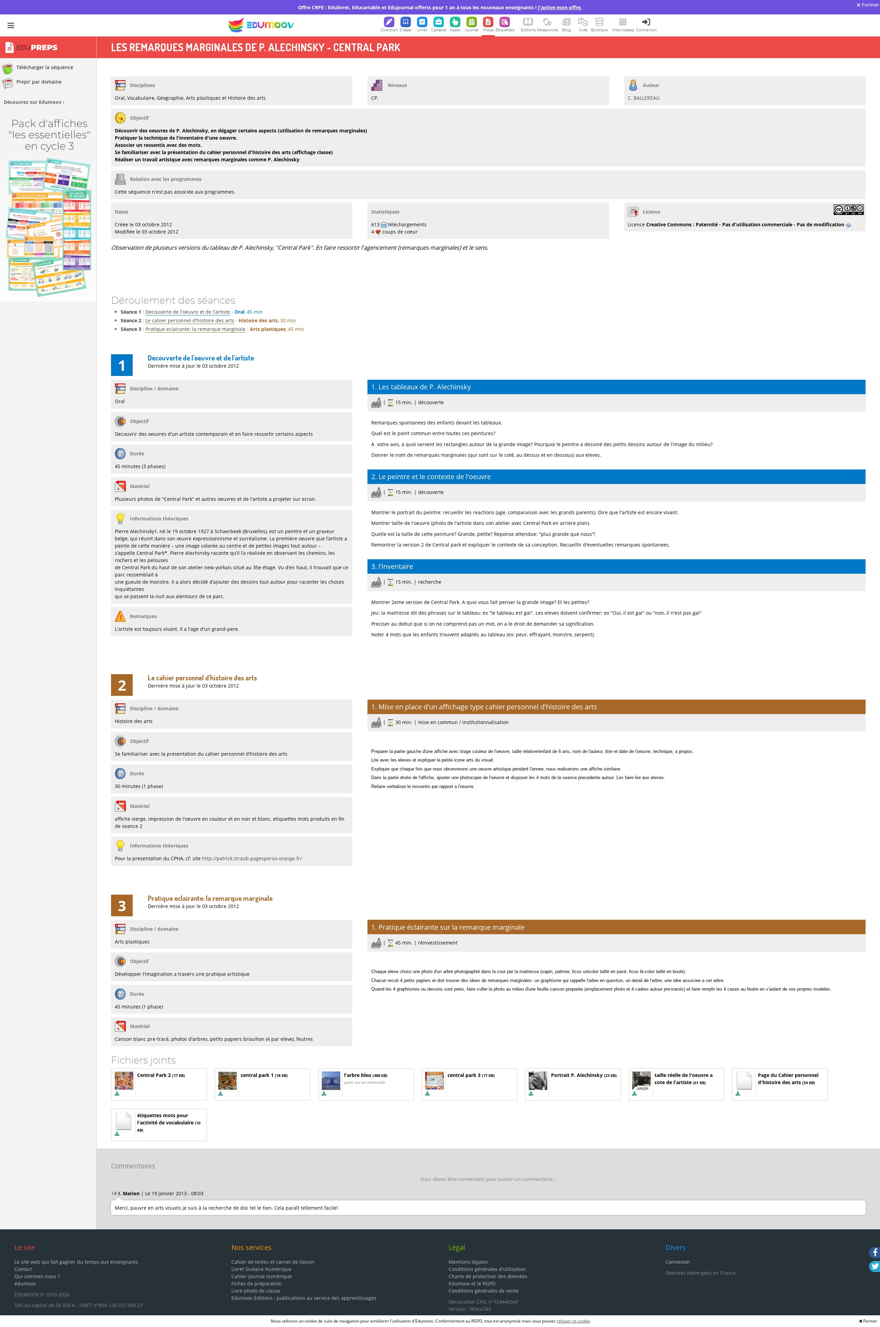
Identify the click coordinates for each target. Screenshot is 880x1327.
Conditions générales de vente (484, 1290)
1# (114, 1193)
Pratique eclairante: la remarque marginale (195, 329)
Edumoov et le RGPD (472, 1283)
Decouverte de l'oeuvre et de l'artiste (187, 312)
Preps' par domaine (39, 81)
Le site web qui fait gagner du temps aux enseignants (76, 1262)
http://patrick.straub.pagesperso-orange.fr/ (252, 858)
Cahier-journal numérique (261, 1276)
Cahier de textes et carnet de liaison (273, 1262)
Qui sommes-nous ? (37, 1276)
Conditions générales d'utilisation (487, 1269)
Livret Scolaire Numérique (261, 1269)
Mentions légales (468, 1262)
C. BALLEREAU (644, 98)
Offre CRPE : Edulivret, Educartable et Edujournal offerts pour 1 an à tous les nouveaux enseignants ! (440, 7)
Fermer (869, 4)
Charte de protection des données (488, 1276)
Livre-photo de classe (255, 1290)
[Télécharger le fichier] (117, 1093)
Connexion (678, 1262)
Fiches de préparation (256, 1283)
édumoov (25, 1283)
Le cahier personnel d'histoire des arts (189, 320)
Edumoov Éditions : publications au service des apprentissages (303, 1298)
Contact (23, 1269)
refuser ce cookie (573, 1321)
